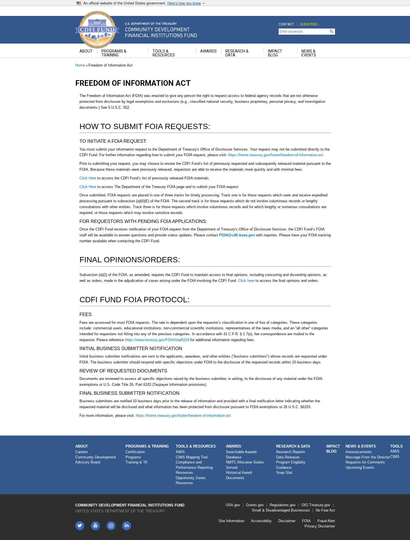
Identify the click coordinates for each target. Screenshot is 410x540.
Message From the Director (368, 457)
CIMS (394, 457)
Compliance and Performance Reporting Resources (194, 467)
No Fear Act (325, 510)
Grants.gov (255, 505)
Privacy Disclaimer (320, 526)
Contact (286, 24)
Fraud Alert (326, 521)
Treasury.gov (319, 505)
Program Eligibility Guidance (290, 465)
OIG (305, 505)
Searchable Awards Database (241, 454)
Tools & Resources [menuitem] (164, 53)
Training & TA (137, 462)
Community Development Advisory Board (95, 460)
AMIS (180, 452)
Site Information (231, 521)
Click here (246, 281)
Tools (396, 446)
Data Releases (288, 457)
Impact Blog (333, 449)
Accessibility (261, 521)
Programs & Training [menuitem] (114, 53)
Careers (81, 452)
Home (80, 65)
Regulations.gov (283, 505)
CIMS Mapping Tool (192, 457)
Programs (133, 457)
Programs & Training (147, 446)
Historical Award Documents (239, 475)
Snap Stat (284, 472)
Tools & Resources (196, 446)
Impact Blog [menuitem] (275, 53)
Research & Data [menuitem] (237, 53)
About (81, 446)
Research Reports (290, 452)
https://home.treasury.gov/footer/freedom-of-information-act (275, 155)
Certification (135, 452)
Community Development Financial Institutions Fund (129, 505)
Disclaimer (286, 521)
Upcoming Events (360, 467)
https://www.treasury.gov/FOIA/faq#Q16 (157, 340)
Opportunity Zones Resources (191, 480)
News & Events (361, 446)
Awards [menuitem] (208, 51)
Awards (233, 446)
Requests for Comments (365, 462)
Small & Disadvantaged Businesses (281, 510)
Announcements (359, 452)
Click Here (88, 178)
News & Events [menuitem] (309, 53)
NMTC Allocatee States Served (245, 465)
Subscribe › (310, 24)
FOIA (306, 521)
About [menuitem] (86, 51)
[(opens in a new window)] (111, 525)
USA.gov (233, 505)
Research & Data (293, 446)
